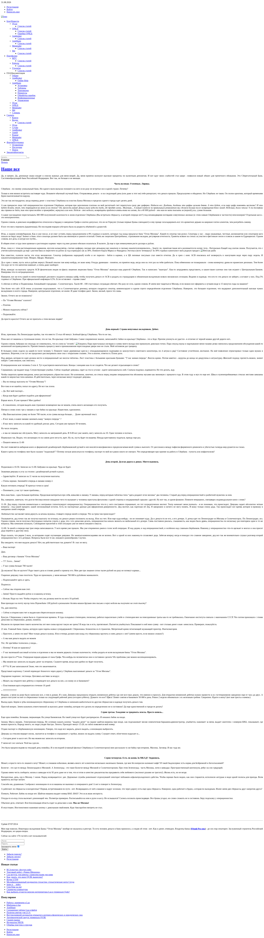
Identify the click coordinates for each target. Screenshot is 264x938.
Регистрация (12, 859)
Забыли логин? (14, 856)
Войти (4, 849)
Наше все (10, 168)
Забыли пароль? (14, 854)
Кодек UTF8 (12, 879)
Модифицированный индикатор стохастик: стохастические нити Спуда (40, 882)
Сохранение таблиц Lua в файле (22, 910)
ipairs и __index (14, 884)
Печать (4, 162)
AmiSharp (11, 907)
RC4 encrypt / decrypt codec (19, 869)
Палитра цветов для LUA (19, 912)
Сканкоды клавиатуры (17, 889)
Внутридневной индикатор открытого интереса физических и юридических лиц (45, 915)
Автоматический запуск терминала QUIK (26, 917)
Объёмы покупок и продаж (19, 925)
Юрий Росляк (198, 829)
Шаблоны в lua (14, 905)
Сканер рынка (13, 920)
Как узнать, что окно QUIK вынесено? (25, 877)
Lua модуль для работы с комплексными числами (30, 874)
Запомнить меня (8, 846)
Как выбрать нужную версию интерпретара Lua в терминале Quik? (38, 892)
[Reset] (28, 157)
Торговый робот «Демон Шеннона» (23, 872)
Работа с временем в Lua (18, 902)
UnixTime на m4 (14, 887)
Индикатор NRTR (15, 922)
